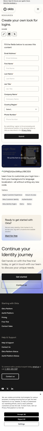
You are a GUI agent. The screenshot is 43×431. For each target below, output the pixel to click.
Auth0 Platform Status (10, 356)
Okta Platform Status (10, 351)
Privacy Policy (26, 130)
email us (36, 367)
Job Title (7, 84)
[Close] (40, 394)
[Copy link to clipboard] (4, 34)
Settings (21, 424)
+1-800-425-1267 (11, 369)
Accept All (21, 414)
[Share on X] (15, 34)
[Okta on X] (7, 389)
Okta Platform (7, 309)
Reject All (21, 419)
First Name (9, 64)
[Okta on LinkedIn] (12, 389)
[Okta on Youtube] (3, 389)
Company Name (11, 94)
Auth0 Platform (8, 313)
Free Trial (5, 322)
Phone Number (10, 115)
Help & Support (8, 343)
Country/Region (11, 105)
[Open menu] (38, 9)
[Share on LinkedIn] (9, 34)
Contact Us (6, 347)
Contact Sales (7, 326)
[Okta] (8, 9)
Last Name (8, 74)
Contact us (10, 376)
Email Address (10, 53)
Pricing (4, 317)
